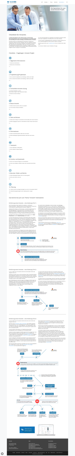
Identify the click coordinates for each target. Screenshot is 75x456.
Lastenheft (40, 215)
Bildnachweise (53, 452)
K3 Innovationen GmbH (39, 453)
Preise (51, 2)
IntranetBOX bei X (51, 444)
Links (49, 452)
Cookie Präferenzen (59, 452)
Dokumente (30, 452)
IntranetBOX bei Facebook (52, 443)
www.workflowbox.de (32, 446)
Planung (26, 333)
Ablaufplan (54, 224)
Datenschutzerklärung (41, 452)
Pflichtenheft (40, 275)
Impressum (35, 452)
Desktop (45, 2)
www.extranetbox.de (32, 446)
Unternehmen (61, 2)
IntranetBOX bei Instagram (52, 446)
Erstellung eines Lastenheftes (59, 273)
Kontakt (14, 452)
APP (42, 2)
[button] (67, 2)
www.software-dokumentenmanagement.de (35, 448)
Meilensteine (30, 334)
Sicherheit (55, 2)
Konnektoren (47, 321)
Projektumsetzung (26, 335)
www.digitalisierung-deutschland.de (34, 445)
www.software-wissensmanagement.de (35, 447)
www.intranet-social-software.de (34, 444)
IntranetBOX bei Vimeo (51, 446)
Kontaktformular (51, 43)
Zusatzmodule (48, 342)
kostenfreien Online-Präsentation (21, 323)
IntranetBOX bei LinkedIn (52, 447)
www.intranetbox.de (32, 443)
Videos (26, 452)
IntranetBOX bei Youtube (52, 445)
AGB (46, 452)
